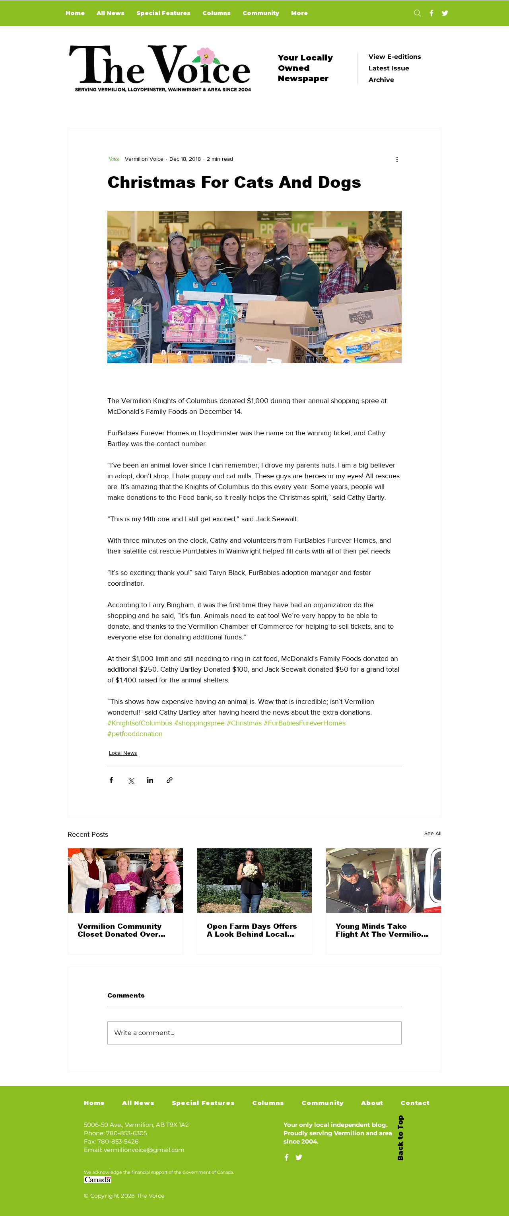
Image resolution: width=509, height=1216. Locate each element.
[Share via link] (169, 780)
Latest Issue (389, 68)
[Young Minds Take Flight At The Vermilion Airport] (383, 880)
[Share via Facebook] (111, 780)
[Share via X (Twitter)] (130, 780)
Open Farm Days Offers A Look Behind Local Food (252, 930)
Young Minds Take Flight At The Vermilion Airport (381, 930)
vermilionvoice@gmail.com (144, 1150)
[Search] (417, 13)
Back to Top (400, 1138)
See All (432, 833)
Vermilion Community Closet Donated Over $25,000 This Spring (119, 930)
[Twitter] (445, 13)
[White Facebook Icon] (286, 1157)
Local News (123, 753)
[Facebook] (431, 13)
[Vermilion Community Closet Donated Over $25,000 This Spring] (125, 880)
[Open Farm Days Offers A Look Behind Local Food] (254, 880)
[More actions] (397, 159)
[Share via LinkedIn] (150, 780)
